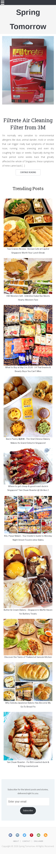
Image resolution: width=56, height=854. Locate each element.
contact (26, 841)
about (16, 841)
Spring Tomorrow (28, 19)
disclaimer (38, 841)
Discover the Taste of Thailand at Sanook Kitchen (28, 657)
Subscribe (28, 810)
